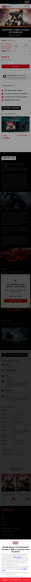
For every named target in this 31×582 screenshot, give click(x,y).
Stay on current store (15, 296)
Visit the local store (15, 301)
